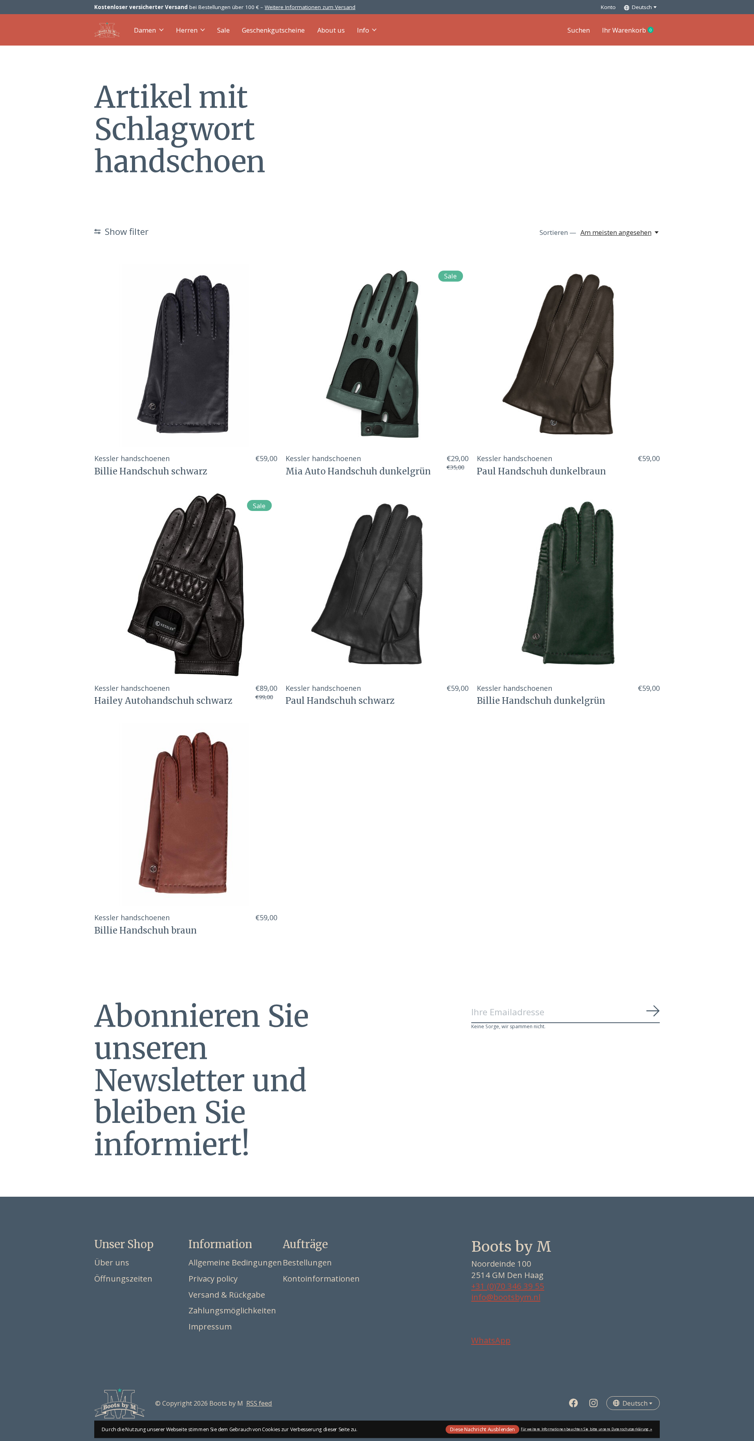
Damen (145, 30)
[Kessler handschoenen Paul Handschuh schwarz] (377, 584)
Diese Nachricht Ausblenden (482, 1429)
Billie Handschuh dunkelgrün (541, 700)
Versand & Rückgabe (226, 1294)
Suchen (578, 30)
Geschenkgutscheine (273, 30)
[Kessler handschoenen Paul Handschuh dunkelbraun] (568, 355)
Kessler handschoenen (132, 458)
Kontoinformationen (321, 1278)
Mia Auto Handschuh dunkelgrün (358, 471)
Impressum (210, 1326)
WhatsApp (491, 1340)
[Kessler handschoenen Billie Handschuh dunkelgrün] (568, 584)
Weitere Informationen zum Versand (310, 7)
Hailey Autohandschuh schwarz (163, 700)
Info (363, 30)
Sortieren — (558, 232)
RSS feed (259, 1403)
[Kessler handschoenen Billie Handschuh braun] (185, 814)
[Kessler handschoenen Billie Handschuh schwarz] (185, 355)
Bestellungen (307, 1262)
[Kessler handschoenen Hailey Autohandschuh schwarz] (185, 584)
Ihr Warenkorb (631, 30)
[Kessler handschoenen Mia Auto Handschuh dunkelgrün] (377, 355)
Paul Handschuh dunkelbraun (541, 471)
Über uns (111, 1262)
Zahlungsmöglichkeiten (232, 1310)
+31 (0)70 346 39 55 (507, 1285)
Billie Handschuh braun (145, 930)
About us (331, 30)
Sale (223, 30)
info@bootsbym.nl (505, 1296)
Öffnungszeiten (123, 1278)
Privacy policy (213, 1278)
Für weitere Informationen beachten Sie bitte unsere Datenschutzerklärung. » (586, 1429)
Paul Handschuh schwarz (340, 700)
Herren (187, 30)
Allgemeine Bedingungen (235, 1262)
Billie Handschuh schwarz (150, 471)
